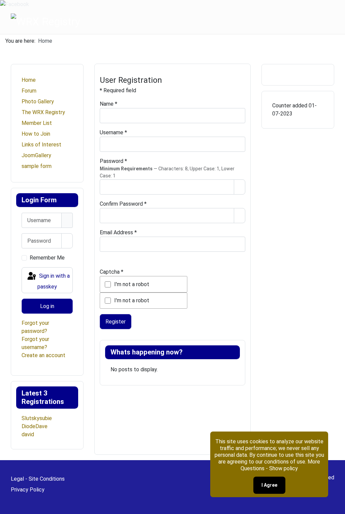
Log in (47, 306)
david (28, 434)
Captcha (111, 272)
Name (108, 104)
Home (29, 80)
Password (113, 161)
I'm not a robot (131, 284)
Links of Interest (41, 144)
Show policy (283, 468)
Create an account (43, 355)
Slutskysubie (37, 418)
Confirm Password (123, 204)
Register (115, 321)
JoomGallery (36, 155)
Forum (29, 91)
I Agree (269, 485)
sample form (37, 166)
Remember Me (47, 257)
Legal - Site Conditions (38, 479)
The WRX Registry (43, 112)
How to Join (36, 134)
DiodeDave (35, 426)
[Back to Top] (337, 506)
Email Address (118, 232)
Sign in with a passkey (53, 281)
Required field (118, 90)
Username (113, 132)
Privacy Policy (27, 489)
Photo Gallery (38, 101)
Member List (37, 123)
